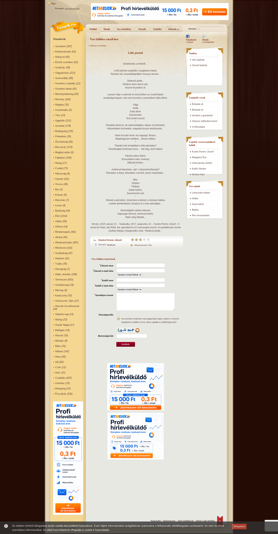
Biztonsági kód (105, 336)
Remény (59, 99)
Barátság (60, 210)
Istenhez (60, 383)
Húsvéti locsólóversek (67, 306)
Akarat (58, 237)
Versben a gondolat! (202, 115)
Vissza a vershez (98, 45)
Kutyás (59, 194)
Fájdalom (60, 157)
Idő (57, 362)
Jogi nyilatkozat (185, 521)
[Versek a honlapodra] (203, 38)
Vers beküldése (124, 29)
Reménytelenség (64, 94)
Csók (58, 367)
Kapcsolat (156, 521)
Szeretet (59, 125)
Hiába (195, 198)
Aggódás (60, 120)
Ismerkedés (61, 110)
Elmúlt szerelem (64, 62)
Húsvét (59, 335)
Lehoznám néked (201, 192)
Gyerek (59, 178)
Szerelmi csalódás (65, 83)
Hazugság (60, 269)
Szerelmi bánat (63, 88)
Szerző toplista (199, 65)
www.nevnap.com (72, 8)
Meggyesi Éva (199, 157)
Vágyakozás (62, 72)
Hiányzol (60, 56)
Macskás (60, 200)
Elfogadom (239, 526)
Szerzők (142, 29)
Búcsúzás (60, 147)
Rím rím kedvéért (200, 215)
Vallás (58, 221)
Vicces (59, 184)
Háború (59, 351)
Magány (59, 104)
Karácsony (61, 295)
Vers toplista (198, 60)
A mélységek (198, 127)
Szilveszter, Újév (64, 300)
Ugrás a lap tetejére (205, 521)
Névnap (59, 290)
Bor (57, 189)
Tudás (58, 263)
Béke (58, 346)
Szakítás (60, 67)
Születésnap (62, 284)
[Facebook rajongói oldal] (187, 38)
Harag (58, 163)
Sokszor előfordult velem (204, 121)
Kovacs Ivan (198, 174)
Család (59, 168)
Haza (58, 356)
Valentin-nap (62, 314)
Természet (61, 279)
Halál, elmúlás (63, 274)
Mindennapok (62, 231)
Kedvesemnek (63, 51)
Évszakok (60, 393)
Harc (57, 372)
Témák (106, 29)
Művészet (60, 247)
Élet (57, 216)
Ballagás (60, 330)
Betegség (60, 388)
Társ (57, 115)
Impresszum (169, 521)
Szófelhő (157, 29)
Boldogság (61, 131)
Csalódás (60, 377)
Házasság (60, 173)
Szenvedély (61, 78)
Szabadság (61, 253)
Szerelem (60, 46)
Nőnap (58, 319)
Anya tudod (198, 204)
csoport (191, 41)
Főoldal (93, 29)
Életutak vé (197, 104)
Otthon (59, 226)
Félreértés (60, 136)
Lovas (58, 205)
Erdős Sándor (199, 168)
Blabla (195, 209)
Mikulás (59, 340)
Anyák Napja (62, 324)
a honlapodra (208, 41)
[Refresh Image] (137, 332)
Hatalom (59, 258)
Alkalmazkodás (63, 242)
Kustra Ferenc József (110, 240)
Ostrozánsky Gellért (202, 163)
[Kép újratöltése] (137, 330)
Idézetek (173, 29)
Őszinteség (61, 141)
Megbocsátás (62, 152)
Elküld (125, 344)
